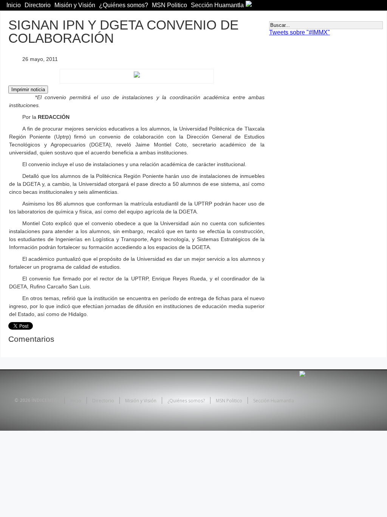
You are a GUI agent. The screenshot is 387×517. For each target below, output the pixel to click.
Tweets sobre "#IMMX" (299, 32)
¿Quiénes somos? (123, 5)
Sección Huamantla (217, 5)
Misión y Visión (74, 5)
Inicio (13, 5)
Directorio (38, 5)
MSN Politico (169, 5)
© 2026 (22, 400)
